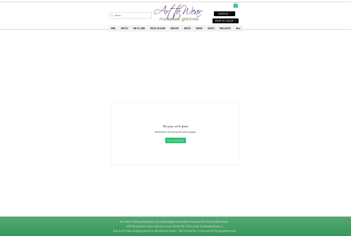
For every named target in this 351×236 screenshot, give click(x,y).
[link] (235, 5)
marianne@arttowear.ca (211, 226)
